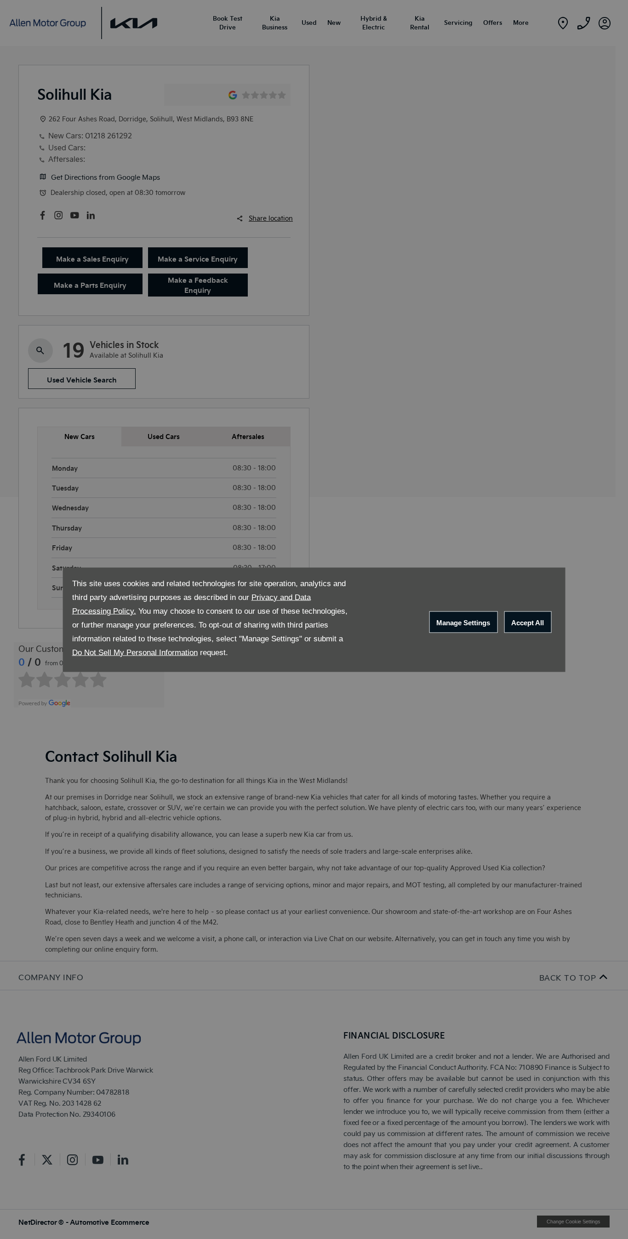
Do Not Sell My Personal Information (135, 652)
